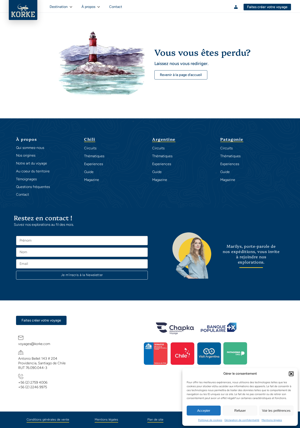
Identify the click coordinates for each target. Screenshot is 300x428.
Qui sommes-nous (30, 148)
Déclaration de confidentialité (241, 420)
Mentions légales (272, 420)
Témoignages (26, 179)
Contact (22, 194)
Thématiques (94, 156)
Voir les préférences (276, 410)
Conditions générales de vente (48, 419)
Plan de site (155, 419)
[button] (291, 374)
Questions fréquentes (33, 187)
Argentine (163, 139)
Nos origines (25, 155)
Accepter (203, 410)
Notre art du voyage (31, 163)
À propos (88, 7)
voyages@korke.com (34, 344)
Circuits (90, 148)
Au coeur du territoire (33, 171)
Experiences (93, 164)
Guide (89, 172)
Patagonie (231, 139)
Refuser (240, 410)
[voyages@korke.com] (20, 337)
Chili (89, 139)
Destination (59, 7)
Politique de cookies (210, 420)
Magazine (91, 180)
